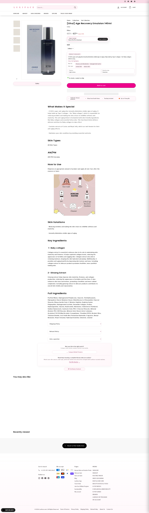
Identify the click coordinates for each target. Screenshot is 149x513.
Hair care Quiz (78, 475)
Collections (76, 20)
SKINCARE (16, 13)
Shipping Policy (55, 324)
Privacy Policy (75, 509)
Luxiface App (78, 481)
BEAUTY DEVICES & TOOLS (100, 483)
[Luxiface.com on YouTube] (45, 478)
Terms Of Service (64, 509)
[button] (101, 90)
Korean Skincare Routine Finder (82, 470)
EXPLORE (54, 13)
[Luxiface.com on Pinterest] (48, 478)
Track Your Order (66, 13)
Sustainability (78, 489)
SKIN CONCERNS (35, 13)
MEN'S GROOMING (98, 478)
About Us (102, 509)
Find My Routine (74, 362)
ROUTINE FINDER (98, 475)
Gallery (37, 83)
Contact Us (110, 509)
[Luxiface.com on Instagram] (39, 478)
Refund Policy (54, 331)
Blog (75, 478)
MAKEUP (25, 13)
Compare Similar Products (76, 352)
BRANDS (46, 13)
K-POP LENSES (97, 491)
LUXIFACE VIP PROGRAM (100, 497)
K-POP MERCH (97, 486)
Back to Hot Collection (75, 446)
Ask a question (54, 339)
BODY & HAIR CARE (98, 481)
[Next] (16, 78)
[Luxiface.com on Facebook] (42, 478)
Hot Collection (85, 20)
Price (68, 30)
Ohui (68, 26)
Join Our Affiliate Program (81, 486)
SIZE (68, 45)
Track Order (77, 483)
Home (68, 20)
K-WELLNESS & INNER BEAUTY (101, 489)
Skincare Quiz (78, 473)
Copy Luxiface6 (103, 39)
